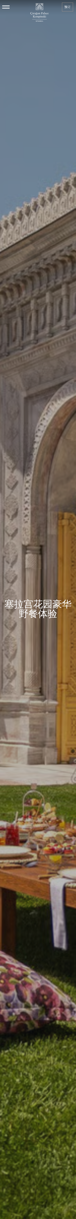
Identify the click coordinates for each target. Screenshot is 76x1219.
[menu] (6, 7)
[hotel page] (39, 7)
